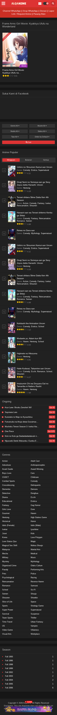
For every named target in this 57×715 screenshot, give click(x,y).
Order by (41, 137)
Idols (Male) (36, 525)
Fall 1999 (9, 668)
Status (41, 131)
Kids (32, 533)
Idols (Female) (8, 525)
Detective (6, 493)
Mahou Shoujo (37, 545)
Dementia (6, 489)
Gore (33, 509)
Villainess (35, 630)
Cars (33, 473)
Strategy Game (37, 606)
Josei (4, 533)
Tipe (14, 137)
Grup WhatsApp (30, 11)
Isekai (48, 203)
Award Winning (37, 469)
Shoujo (34, 594)
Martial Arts (35, 549)
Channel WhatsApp (12, 11)
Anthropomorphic (38, 465)
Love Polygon (36, 537)
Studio (14, 131)
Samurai (34, 586)
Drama (5, 497)
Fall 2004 (9, 680)
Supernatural (43, 170)
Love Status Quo (9, 541)
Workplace (35, 634)
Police (33, 574)
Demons (34, 489)
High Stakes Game (39, 517)
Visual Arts (6, 634)
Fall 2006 (9, 688)
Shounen (33, 205)
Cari (29, 142)
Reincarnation (22, 205)
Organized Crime (9, 565)
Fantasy (41, 203)
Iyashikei (34, 529)
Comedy (26, 170)
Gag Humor (35, 505)
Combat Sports (8, 481)
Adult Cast (35, 461)
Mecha (5, 553)
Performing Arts (37, 570)
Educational (7, 501)
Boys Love (6, 473)
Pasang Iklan (39, 14)
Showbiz (34, 598)
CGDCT (5, 477)
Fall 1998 (9, 664)
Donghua (34, 493)
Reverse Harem (37, 582)
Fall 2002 (9, 672)
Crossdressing (8, 485)
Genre (14, 126)
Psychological (8, 577)
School (41, 326)
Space (33, 602)
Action (25, 203)
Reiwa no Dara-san (26, 230)
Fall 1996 (9, 660)
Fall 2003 (9, 676)
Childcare (35, 477)
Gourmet (6, 513)
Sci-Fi (33, 590)
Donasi (43, 11)
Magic (33, 541)
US (3, 626)
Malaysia (6, 549)
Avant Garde (7, 469)
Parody (5, 570)
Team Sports (7, 618)
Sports (5, 606)
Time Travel (7, 622)
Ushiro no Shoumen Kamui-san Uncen (34, 167)
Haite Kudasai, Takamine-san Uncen (33, 368)
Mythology (35, 233)
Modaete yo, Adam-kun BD (29, 338)
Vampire (34, 626)
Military (5, 557)
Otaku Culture (36, 565)
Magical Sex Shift (9, 545)
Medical (34, 553)
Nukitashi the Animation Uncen (31, 323)
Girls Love (6, 509)
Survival (5, 614)
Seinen (29, 221)
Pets (4, 574)
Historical (6, 521)
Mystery (5, 561)
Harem (26, 341)
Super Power (7, 610)
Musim (41, 126)
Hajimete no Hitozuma (27, 353)
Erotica (34, 170)
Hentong (26, 188)
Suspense (35, 614)
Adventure (6, 465)
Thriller (33, 618)
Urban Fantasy (37, 622)
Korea (4, 537)
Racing (34, 577)
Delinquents (36, 485)
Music (33, 557)
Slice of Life (7, 602)
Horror (33, 521)
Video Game (7, 630)
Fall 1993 (9, 657)
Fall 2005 (9, 684)
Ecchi (33, 371)
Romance (21, 221)
